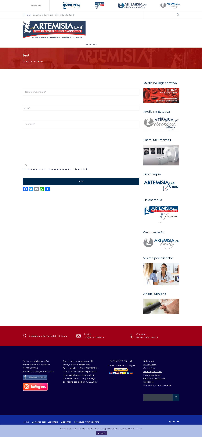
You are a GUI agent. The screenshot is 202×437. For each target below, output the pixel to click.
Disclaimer (148, 382)
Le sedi (38, 44)
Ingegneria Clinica (152, 375)
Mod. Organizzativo (152, 371)
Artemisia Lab (30, 61)
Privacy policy (149, 364)
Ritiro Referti (74, 44)
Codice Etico (149, 368)
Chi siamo (50, 44)
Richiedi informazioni (147, 337)
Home (28, 44)
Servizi (62, 44)
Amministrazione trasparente (157, 385)
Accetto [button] (101, 433)
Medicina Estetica (122, 44)
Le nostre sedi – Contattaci (45, 422)
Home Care (140, 44)
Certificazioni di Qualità (154, 378)
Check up (105, 44)
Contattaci (154, 44)
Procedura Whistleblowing (86, 422)
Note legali (148, 361)
